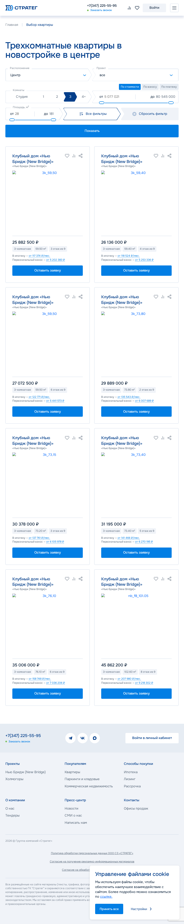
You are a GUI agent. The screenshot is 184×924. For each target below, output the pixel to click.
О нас (9, 808)
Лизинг (130, 779)
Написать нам (76, 822)
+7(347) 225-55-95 (102, 5)
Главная (11, 24)
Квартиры (72, 772)
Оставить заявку (47, 270)
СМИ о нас (73, 815)
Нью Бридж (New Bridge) (25, 772)
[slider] (101, 102)
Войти (154, 7)
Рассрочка (132, 786)
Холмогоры (14, 779)
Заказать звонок (101, 10)
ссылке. (106, 896)
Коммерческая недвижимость (89, 786)
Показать (92, 131)
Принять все (109, 909)
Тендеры (12, 815)
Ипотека (131, 772)
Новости (71, 808)
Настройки (139, 909)
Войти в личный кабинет (152, 738)
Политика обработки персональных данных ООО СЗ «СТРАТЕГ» (92, 853)
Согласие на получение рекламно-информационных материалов (92, 861)
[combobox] (49, 75)
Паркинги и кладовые (82, 779)
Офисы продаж (136, 808)
